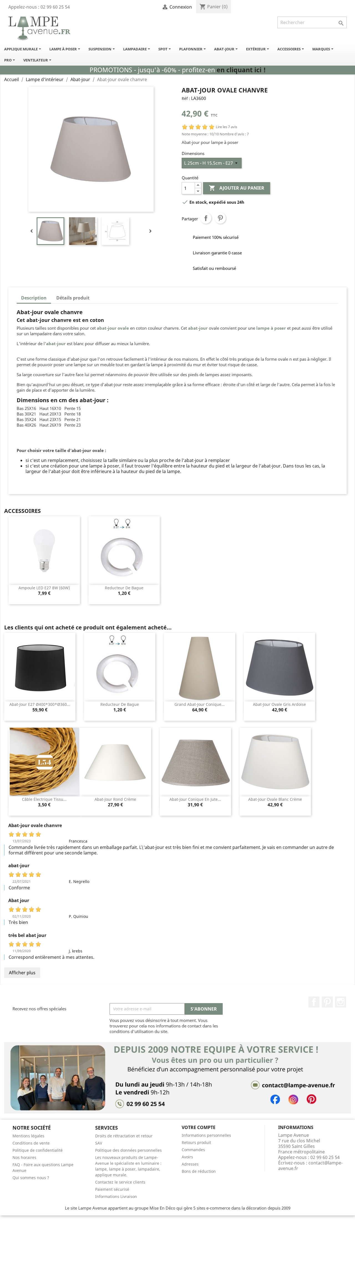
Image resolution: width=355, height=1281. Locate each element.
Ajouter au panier (236, 188)
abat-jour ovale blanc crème (275, 799)
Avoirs (187, 1156)
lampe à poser (271, 328)
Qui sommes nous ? (30, 1177)
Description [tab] (34, 298)
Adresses (190, 1164)
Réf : (186, 98)
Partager (205, 218)
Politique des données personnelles (128, 1150)
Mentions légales (28, 1135)
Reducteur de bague (124, 587)
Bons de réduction (199, 1171)
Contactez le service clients (120, 1182)
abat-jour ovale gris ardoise (279, 704)
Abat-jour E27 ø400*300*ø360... (39, 704)
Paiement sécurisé (112, 1189)
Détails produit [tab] (73, 298)
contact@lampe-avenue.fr (310, 1165)
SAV (98, 1143)
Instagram (340, 1002)
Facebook (314, 1002)
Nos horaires (24, 1157)
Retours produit (196, 1142)
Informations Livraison (116, 1196)
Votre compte (198, 1127)
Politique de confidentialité (37, 1150)
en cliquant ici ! (241, 70)
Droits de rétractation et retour (124, 1135)
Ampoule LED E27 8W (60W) (44, 587)
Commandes (193, 1149)
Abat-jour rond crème (115, 799)
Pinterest (220, 218)
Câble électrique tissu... (44, 799)
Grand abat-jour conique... (199, 704)
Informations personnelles (206, 1135)
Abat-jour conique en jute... (195, 799)
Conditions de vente (31, 1143)
